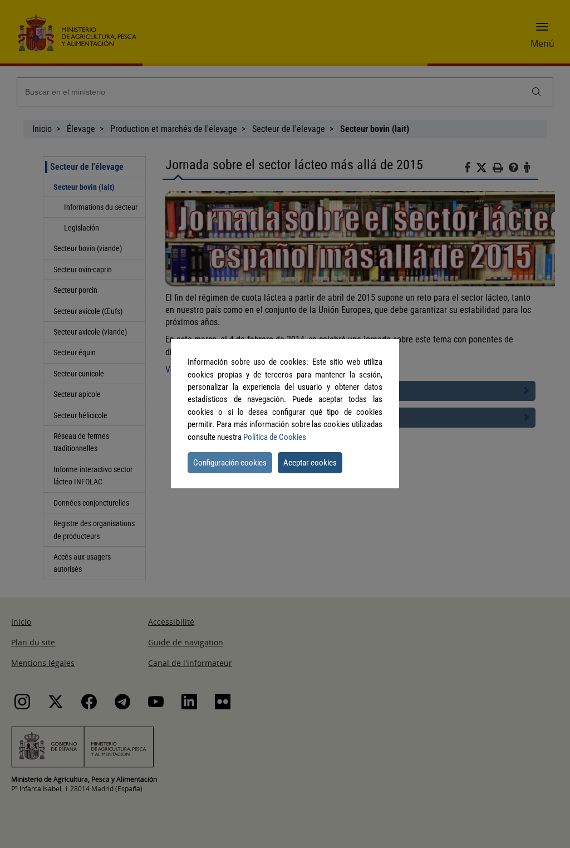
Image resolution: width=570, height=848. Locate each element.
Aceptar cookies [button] (310, 463)
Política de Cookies (274, 437)
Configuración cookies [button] (230, 463)
